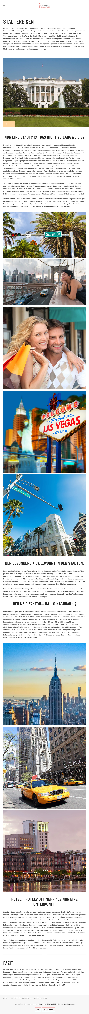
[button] (4, 5)
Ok (38, 1009)
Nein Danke (48, 1009)
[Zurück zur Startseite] (44, 5)
